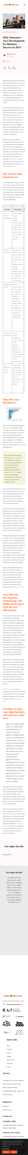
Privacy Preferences (5, 1148)
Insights (9, 1056)
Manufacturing (7, 1110)
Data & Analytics (8, 1094)
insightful (10, 892)
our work (5, 166)
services (12, 166)
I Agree (13, 1152)
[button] (24, 4)
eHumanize (14, 458)
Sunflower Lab (15, 159)
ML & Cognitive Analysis (10, 1087)
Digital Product (10, 32)
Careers (9, 1067)
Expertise (9, 1049)
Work (8, 1046)
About (8, 1053)
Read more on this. (20, 587)
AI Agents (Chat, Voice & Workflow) (13, 1080)
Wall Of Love (10, 1060)
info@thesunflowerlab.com (14, 1004)
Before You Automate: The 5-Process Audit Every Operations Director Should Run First (14, 936)
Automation (10, 928)
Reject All (6, 1152)
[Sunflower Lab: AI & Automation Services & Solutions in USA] (11, 5)
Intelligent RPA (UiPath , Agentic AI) (13, 1091)
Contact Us (10, 1063)
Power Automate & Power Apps (12, 1084)
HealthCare (6, 1106)
